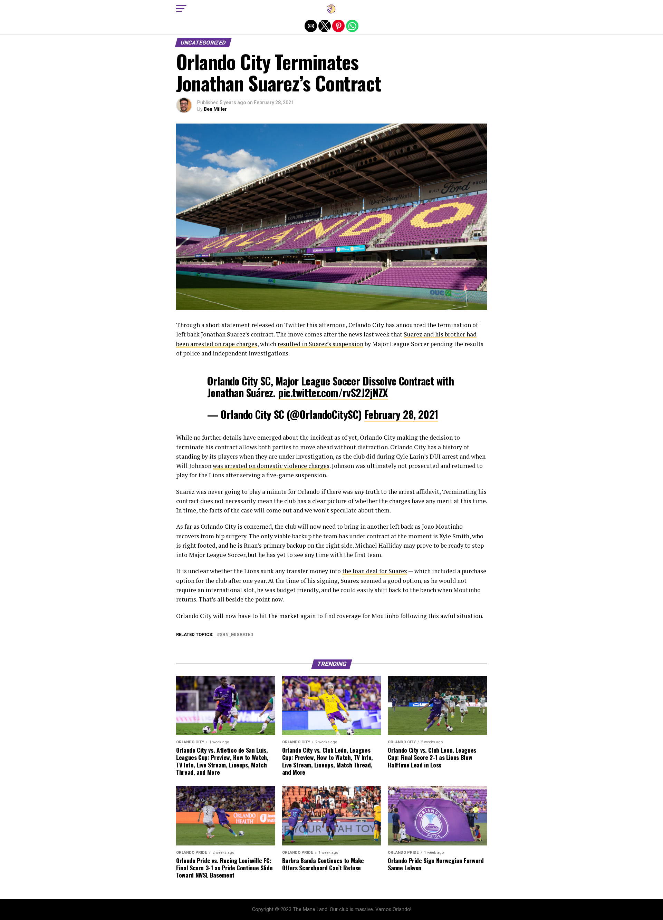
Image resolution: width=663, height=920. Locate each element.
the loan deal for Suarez (374, 571)
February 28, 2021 (401, 414)
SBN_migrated (236, 635)
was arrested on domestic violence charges (271, 466)
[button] (181, 8)
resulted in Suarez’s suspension (320, 344)
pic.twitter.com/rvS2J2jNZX (333, 392)
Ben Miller (215, 109)
